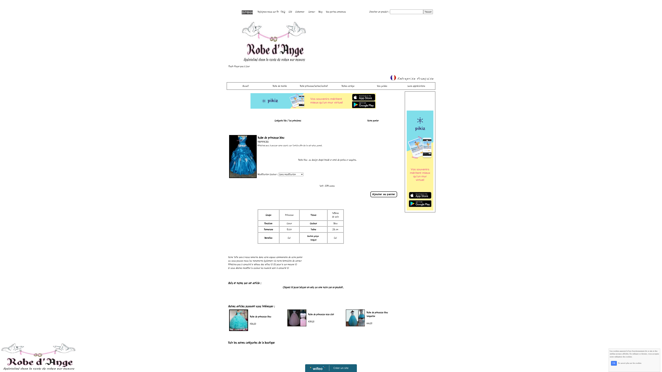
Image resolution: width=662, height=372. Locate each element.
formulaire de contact (292, 260)
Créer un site (340, 368)
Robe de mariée (280, 86)
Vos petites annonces (336, 11)
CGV (290, 11)
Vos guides (382, 86)
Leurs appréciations (416, 86)
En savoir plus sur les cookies (629, 363)
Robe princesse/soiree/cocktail (314, 86)
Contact (311, 11)
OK (613, 363)
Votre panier (373, 120)
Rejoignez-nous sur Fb (268, 11)
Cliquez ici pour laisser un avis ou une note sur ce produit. (313, 287)
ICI (272, 264)
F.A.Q (283, 11)
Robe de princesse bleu (260, 316)
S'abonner (299, 11)
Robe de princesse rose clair (321, 314)
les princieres (295, 120)
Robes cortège (348, 86)
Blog (320, 11)
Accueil (246, 86)
